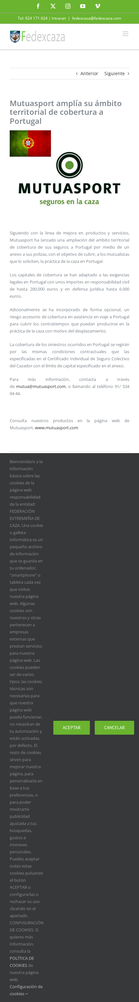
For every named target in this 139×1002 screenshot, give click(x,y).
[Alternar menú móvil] (126, 33)
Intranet (59, 18)
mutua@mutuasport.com (41, 386)
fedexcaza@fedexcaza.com (96, 18)
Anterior (89, 73)
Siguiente (114, 73)
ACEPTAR (71, 727)
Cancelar (114, 727)
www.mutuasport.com (56, 428)
